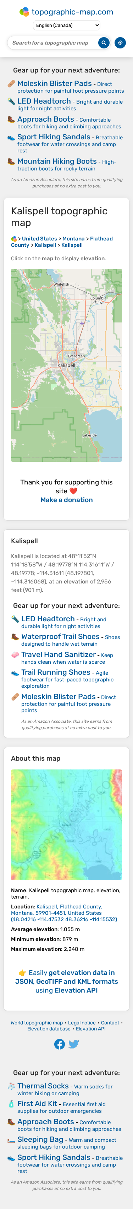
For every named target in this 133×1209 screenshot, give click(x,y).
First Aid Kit (37, 1103)
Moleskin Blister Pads (54, 83)
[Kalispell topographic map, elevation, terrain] (66, 824)
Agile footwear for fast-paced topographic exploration (67, 679)
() (64, 913)
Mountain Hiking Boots (57, 161)
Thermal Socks (43, 1085)
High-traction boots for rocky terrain (66, 165)
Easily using (66, 981)
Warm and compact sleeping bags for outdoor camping (66, 1143)
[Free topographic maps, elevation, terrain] (14, 239)
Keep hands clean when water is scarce (67, 658)
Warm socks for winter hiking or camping (65, 1090)
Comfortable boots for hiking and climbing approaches (69, 123)
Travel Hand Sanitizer (58, 654)
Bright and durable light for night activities (70, 105)
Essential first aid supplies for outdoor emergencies (61, 1107)
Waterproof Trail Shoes (60, 636)
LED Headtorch (44, 101)
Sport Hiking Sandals (53, 136)
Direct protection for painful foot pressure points (70, 87)
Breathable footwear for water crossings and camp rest (70, 144)
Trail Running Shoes (55, 672)
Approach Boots (45, 119)
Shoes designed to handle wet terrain (70, 640)
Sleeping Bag (40, 1139)
